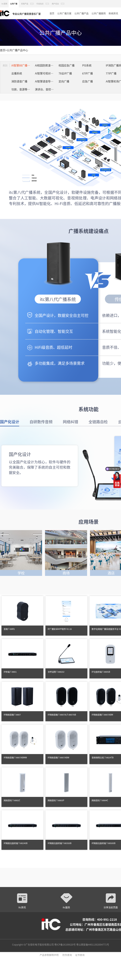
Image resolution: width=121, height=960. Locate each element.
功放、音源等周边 (22, 89)
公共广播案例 (98, 13)
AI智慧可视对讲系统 (46, 73)
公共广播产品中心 (17, 50)
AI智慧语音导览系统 (46, 81)
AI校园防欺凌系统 (45, 65)
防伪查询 (67, 955)
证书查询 (80, 955)
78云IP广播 (65, 73)
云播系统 (16, 73)
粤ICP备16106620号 (65, 944)
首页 (52, 13)
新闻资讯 (113, 13)
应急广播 (87, 81)
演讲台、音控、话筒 (46, 89)
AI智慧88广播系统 (22, 65)
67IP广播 (87, 73)
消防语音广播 (19, 81)
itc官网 (4, 3)
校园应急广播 (67, 65)
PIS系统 (86, 65)
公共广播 (13, 3)
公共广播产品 (81, 13)
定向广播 (64, 81)
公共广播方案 (64, 13)
